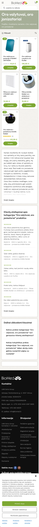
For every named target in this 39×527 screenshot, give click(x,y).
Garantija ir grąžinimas (6, 438)
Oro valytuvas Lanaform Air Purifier (26, 58)
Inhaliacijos (24, 440)
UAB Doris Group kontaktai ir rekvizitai (10, 424)
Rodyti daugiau (9, 311)
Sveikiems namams (16, 24)
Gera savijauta (25, 444)
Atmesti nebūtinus (19, 510)
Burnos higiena (25, 448)
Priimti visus (19, 504)
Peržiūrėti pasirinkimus (20, 516)
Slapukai (5, 453)
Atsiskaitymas (7, 429)
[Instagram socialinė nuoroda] (19, 467)
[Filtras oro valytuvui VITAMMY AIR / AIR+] (10, 81)
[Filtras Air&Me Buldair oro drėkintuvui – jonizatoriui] (28, 81)
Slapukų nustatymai (9, 457)
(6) (12, 136)
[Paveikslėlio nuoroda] (12, 378)
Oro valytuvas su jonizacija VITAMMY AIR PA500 (10, 58)
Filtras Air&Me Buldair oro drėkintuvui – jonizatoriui (26, 95)
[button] (36, 476)
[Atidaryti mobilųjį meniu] (3, 3)
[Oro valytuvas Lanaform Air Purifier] (28, 45)
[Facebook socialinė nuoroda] (15, 467)
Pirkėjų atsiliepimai (9, 446)
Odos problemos (26, 452)
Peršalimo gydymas (27, 424)
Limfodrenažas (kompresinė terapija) (28, 436)
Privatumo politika (8, 450)
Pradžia (4, 24)
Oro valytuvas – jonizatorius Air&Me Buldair (9, 132)
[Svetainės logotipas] (19, 3)
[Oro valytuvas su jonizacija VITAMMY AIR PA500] (10, 45)
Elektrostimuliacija (27, 427)
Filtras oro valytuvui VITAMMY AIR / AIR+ (9, 94)
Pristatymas (6, 433)
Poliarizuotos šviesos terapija (28, 456)
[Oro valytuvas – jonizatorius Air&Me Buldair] (10, 118)
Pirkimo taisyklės (8, 442)
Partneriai (5, 461)
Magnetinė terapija (27, 431)
